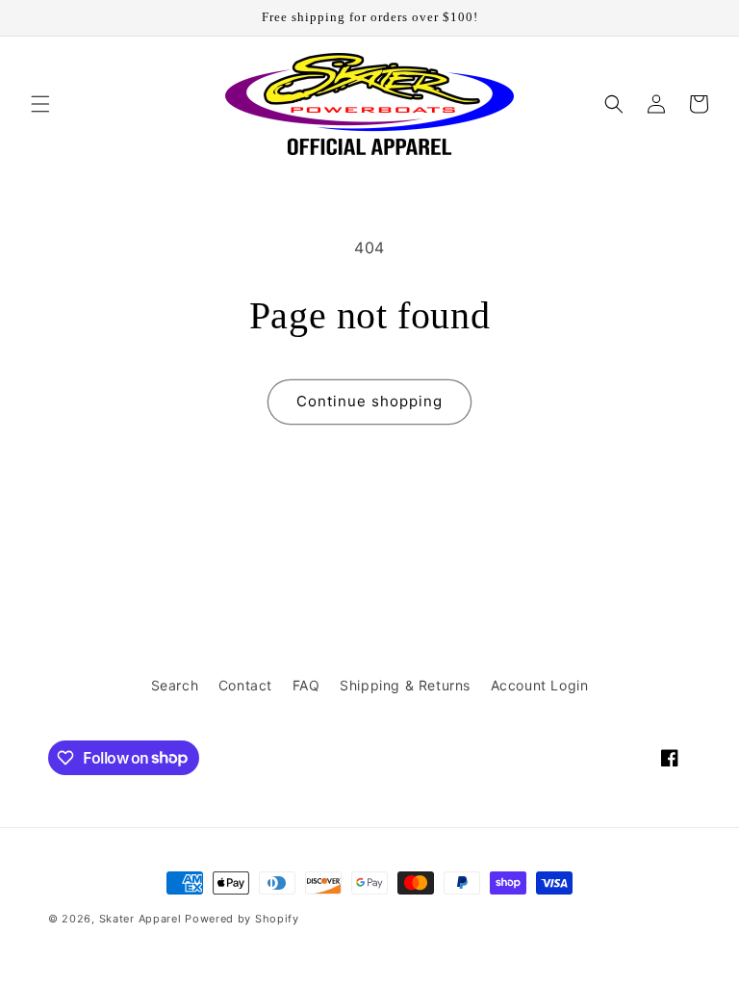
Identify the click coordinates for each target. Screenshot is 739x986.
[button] (40, 104)
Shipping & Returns (405, 685)
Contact (245, 685)
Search (175, 685)
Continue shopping (369, 401)
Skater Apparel (140, 918)
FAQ (306, 685)
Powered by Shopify (242, 918)
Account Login (540, 685)
